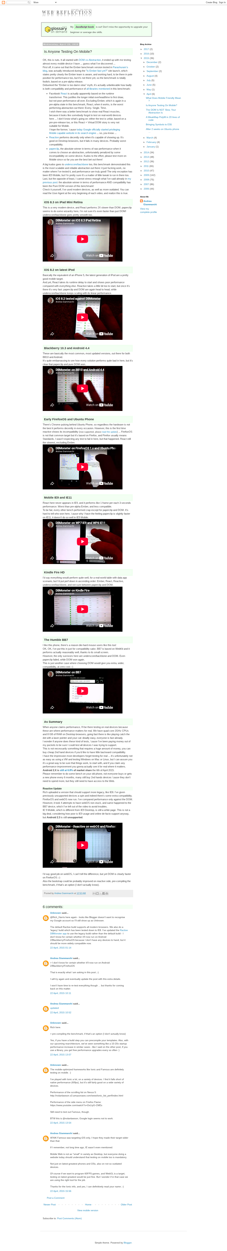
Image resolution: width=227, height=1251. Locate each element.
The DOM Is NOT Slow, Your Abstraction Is (161, 111)
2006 (147, 188)
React (64, 93)
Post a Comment (55, 1198)
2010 (147, 170)
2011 (146, 166)
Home (88, 1204)
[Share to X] (100, 893)
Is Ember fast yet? (97, 70)
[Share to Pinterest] (107, 893)
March (150, 137)
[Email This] (94, 893)
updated (54, 1008)
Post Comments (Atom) (69, 1218)
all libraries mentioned (98, 88)
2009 (147, 175)
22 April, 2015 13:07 (60, 1054)
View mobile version (87, 1210)
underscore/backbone (76, 164)
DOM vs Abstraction (90, 59)
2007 (147, 184)
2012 (147, 161)
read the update (109, 432)
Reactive (54, 137)
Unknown (55, 913)
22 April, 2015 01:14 (60, 947)
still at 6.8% (66, 770)
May (149, 89)
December (152, 62)
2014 (147, 152)
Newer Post (50, 1204)
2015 (147, 58)
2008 (147, 179)
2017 (147, 49)
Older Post (126, 1204)
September (153, 71)
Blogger (128, 1242)
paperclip (54, 148)
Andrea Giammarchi (61, 958)
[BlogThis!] (97, 893)
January (151, 146)
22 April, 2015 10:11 (60, 993)
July (149, 80)
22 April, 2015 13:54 (60, 1122)
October (151, 66)
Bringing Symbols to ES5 (159, 124)
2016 (147, 53)
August (151, 75)
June (149, 84)
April (149, 94)
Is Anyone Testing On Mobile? (161, 105)
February (152, 142)
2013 (147, 157)
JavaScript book (84, 26)
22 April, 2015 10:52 (60, 1012)
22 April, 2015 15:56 (60, 1191)
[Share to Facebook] (103, 893)
